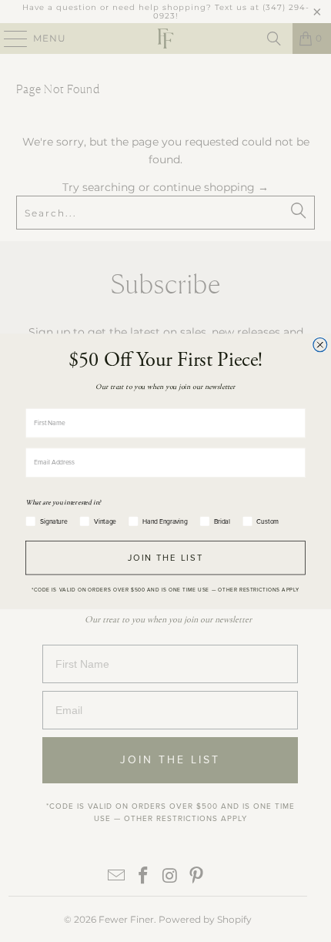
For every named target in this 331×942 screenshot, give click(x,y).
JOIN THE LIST (166, 557)
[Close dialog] (320, 344)
